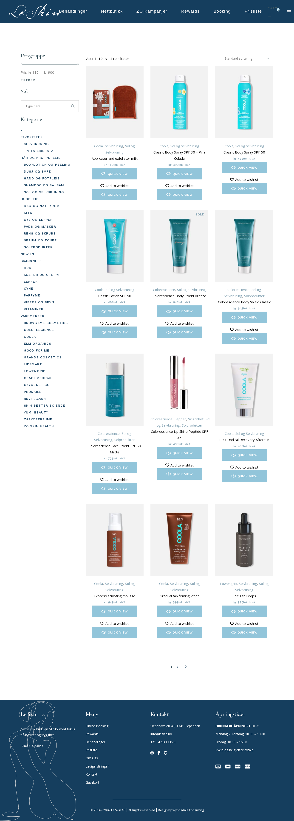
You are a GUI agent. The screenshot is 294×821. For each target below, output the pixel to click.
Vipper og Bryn (39, 302)
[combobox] (246, 58)
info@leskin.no (161, 734)
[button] (114, 173)
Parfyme (32, 295)
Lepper (180, 419)
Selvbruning (114, 146)
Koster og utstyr (42, 274)
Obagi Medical (38, 378)
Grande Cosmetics (43, 357)
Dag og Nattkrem (41, 206)
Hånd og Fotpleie (42, 178)
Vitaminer (33, 309)
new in (27, 254)
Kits (28, 213)
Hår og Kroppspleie (41, 157)
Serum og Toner (40, 240)
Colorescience (164, 289)
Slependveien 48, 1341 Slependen (175, 726)
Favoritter (32, 137)
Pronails (33, 392)
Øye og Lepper (38, 219)
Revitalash (35, 398)
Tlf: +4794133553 (163, 742)
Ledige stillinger (97, 766)
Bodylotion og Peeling (47, 164)
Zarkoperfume (38, 419)
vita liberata (40, 151)
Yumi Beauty (36, 412)
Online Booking (97, 726)
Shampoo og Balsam (44, 185)
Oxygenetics (36, 385)
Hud (27, 268)
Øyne (28, 288)
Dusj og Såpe (37, 171)
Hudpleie (30, 199)
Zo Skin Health (39, 426)
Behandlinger (96, 742)
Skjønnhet (196, 419)
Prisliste (91, 750)
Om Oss (92, 758)
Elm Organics (37, 343)
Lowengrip (228, 583)
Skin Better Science (44, 405)
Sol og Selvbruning (184, 146)
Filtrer (28, 80)
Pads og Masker (40, 226)
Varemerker (32, 316)
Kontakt (91, 774)
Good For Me (36, 350)
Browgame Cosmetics (46, 323)
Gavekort (92, 782)
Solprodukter (254, 295)
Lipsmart (33, 364)
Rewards (92, 734)
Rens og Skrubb (40, 233)
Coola (98, 146)
